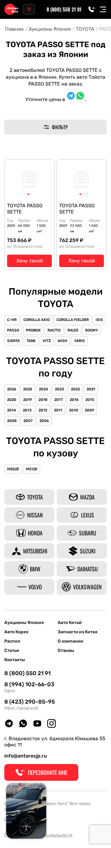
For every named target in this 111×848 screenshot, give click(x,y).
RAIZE (73, 330)
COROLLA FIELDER (72, 320)
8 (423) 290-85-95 (29, 701)
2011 (58, 410)
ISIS (99, 320)
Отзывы (66, 650)
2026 (11, 389)
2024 (43, 389)
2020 (11, 400)
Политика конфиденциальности (38, 835)
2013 (27, 410)
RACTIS (54, 330)
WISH (62, 341)
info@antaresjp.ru (25, 756)
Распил (12, 641)
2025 (27, 389)
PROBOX (33, 330)
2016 (74, 400)
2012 (43, 410)
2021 (91, 389)
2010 (73, 410)
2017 (58, 400)
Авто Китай (70, 622)
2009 (89, 410)
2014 (11, 410)
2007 (28, 421)
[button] (28, 194)
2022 (75, 389)
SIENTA (13, 341)
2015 (89, 400)
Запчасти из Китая (77, 632)
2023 (59, 389)
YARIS (79, 341)
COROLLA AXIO (36, 320)
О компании (70, 641)
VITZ (47, 341)
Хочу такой (29, 261)
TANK (31, 341)
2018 (43, 400)
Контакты (14, 659)
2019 (27, 400)
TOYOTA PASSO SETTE (25, 209)
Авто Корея (16, 632)
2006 (44, 421)
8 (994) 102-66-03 (29, 684)
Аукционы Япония (24, 622)
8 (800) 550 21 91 (64, 9)
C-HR (12, 320)
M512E (31, 469)
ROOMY (91, 330)
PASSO (13, 330)
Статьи (11, 650)
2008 (12, 421)
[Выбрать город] (29, 9)
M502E (13, 469)
